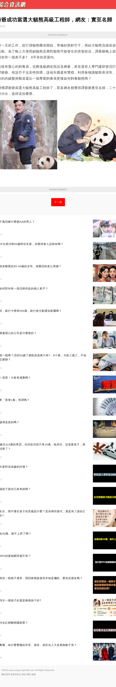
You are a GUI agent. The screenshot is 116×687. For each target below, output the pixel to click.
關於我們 (6, 674)
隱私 (29, 674)
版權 (33, 674)
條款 (24, 674)
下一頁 (58, 202)
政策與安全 (16, 674)
